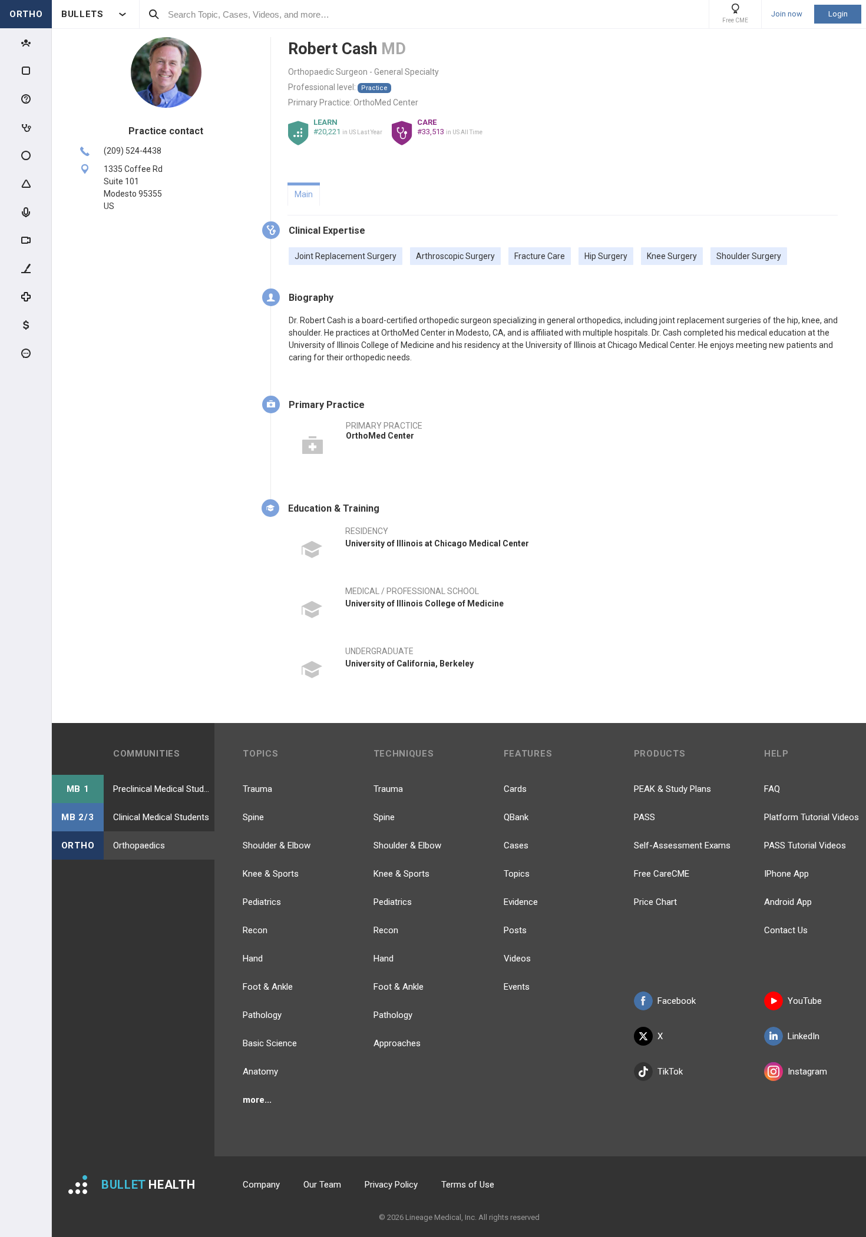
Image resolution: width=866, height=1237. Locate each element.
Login (838, 13)
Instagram (807, 1071)
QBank (516, 817)
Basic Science (270, 1043)
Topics (517, 873)
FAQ (772, 789)
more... (257, 1100)
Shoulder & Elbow (276, 845)
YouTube (805, 1001)
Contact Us (786, 930)
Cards (515, 789)
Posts (515, 930)
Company (261, 1184)
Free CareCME (661, 873)
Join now (786, 14)
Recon (255, 930)
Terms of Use (467, 1184)
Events (517, 986)
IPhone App (786, 873)
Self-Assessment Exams (682, 845)
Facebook (676, 1001)
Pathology (262, 1015)
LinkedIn (803, 1036)
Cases (516, 845)
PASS (644, 817)
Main (304, 194)
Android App (788, 902)
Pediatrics (262, 902)
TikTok (670, 1071)
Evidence (521, 902)
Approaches (397, 1043)
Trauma (257, 789)
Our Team (322, 1184)
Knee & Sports (271, 873)
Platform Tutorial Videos (811, 817)
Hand (253, 958)
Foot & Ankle (268, 986)
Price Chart (655, 902)
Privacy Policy (391, 1184)
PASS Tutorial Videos (805, 845)
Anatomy (260, 1071)
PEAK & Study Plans (672, 789)
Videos (517, 958)
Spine (253, 817)
